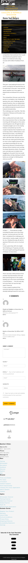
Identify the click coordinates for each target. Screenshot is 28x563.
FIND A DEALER (8, 43)
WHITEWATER (7, 29)
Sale (1, 473)
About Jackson (4, 489)
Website (6, 384)
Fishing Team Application (8, 506)
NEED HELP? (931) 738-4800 (5, 4)
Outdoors (3, 467)
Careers (2, 491)
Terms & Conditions (6, 517)
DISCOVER (11, 15)
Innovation (3, 481)
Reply (4, 314)
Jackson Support (5, 483)
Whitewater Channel (6, 497)
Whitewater (3, 463)
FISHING (5, 27)
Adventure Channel (6, 501)
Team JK (2, 504)
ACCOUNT (6, 47)
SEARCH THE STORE (9, 41)
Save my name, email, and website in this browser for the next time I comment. (14, 395)
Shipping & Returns (6, 521)
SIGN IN (5, 49)
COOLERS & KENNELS (11, 13)
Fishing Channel (5, 499)
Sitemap (2, 525)
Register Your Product (7, 511)
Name (5, 361)
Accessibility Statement (7, 523)
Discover (2, 469)
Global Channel (5, 503)
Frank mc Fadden (8, 309)
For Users (3, 479)
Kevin (4, 331)
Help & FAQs (4, 515)
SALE (14, 17)
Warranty (3, 513)
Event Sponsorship (6, 485)
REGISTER (6, 51)
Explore (2, 471)
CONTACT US (7, 45)
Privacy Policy (4, 519)
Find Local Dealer (5, 478)
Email (5, 372)
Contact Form (4, 456)
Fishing (2, 461)
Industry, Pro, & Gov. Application (10, 487)
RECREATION (11, 11)
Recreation (3, 465)
